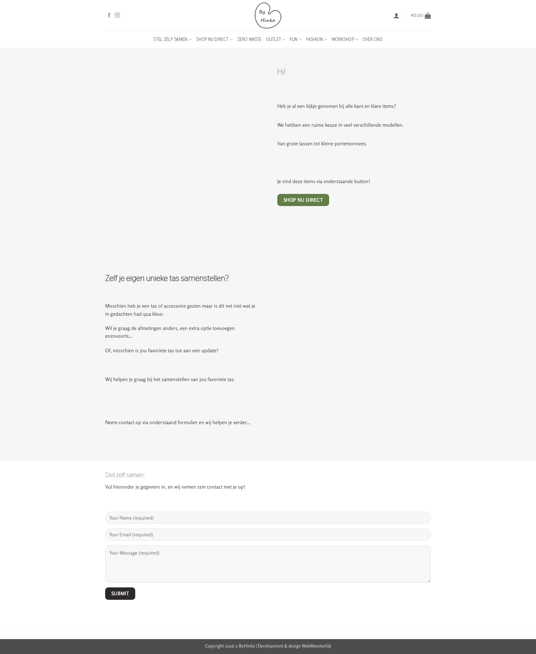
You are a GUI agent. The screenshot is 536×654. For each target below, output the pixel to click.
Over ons (372, 39)
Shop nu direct (212, 39)
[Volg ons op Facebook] (109, 15)
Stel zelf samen (170, 39)
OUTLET (273, 39)
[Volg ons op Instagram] (117, 15)
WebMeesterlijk (316, 645)
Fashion (314, 39)
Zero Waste (249, 39)
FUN (294, 39)
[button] (396, 15)
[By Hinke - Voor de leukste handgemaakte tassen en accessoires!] (268, 15)
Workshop (343, 39)
